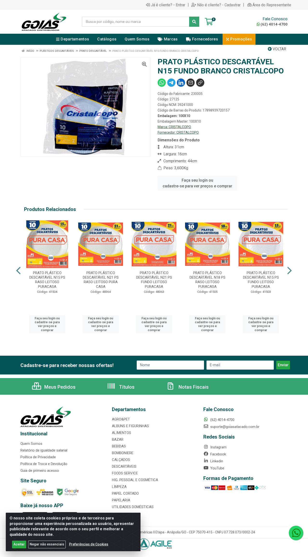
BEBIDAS (119, 446)
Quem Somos (31, 443)
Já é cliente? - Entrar (168, 5)
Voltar (279, 49)
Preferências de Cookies (88, 544)
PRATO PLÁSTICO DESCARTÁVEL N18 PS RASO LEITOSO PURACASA (207, 280)
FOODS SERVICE (125, 473)
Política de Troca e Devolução (43, 464)
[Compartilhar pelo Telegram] (171, 83)
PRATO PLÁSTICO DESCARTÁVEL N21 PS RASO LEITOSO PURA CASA (101, 280)
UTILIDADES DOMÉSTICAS (133, 507)
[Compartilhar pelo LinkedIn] (181, 83)
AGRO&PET (121, 419)
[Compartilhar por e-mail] (190, 83)
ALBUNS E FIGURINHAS (130, 426)
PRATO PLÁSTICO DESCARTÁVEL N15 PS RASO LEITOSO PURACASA (47, 280)
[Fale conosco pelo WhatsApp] (296, 533)
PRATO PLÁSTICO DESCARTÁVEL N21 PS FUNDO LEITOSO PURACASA (154, 280)
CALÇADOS (121, 460)
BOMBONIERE (122, 453)
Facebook (217, 454)
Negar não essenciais (47, 544)
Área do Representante (271, 5)
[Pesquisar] (194, 22)
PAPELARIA (121, 500)
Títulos (126, 387)
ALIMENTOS (121, 433)
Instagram (217, 447)
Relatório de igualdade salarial (43, 450)
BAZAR (117, 439)
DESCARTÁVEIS (124, 466)
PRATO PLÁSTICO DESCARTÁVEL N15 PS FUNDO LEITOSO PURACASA (261, 280)
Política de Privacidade (38, 457)
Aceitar (19, 544)
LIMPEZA (119, 487)
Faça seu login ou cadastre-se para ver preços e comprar (197, 183)
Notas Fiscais (193, 387)
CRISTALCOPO (180, 127)
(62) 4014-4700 (274, 24)
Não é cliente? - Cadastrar (219, 5)
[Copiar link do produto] (200, 83)
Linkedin (216, 461)
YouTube (216, 468)
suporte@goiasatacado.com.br (234, 427)
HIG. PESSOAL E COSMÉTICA (135, 480)
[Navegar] (18, 270)
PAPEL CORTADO (125, 493)
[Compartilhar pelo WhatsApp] (162, 83)
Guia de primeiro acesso (39, 470)
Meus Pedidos (59, 387)
